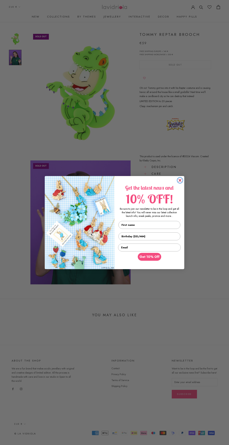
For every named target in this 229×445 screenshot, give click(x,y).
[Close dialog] (180, 180)
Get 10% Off (149, 256)
